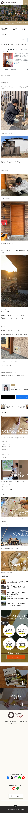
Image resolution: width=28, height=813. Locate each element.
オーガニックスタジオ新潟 (6, 22)
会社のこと (11, 36)
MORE (15, 682)
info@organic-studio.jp (13, 723)
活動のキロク (4, 36)
